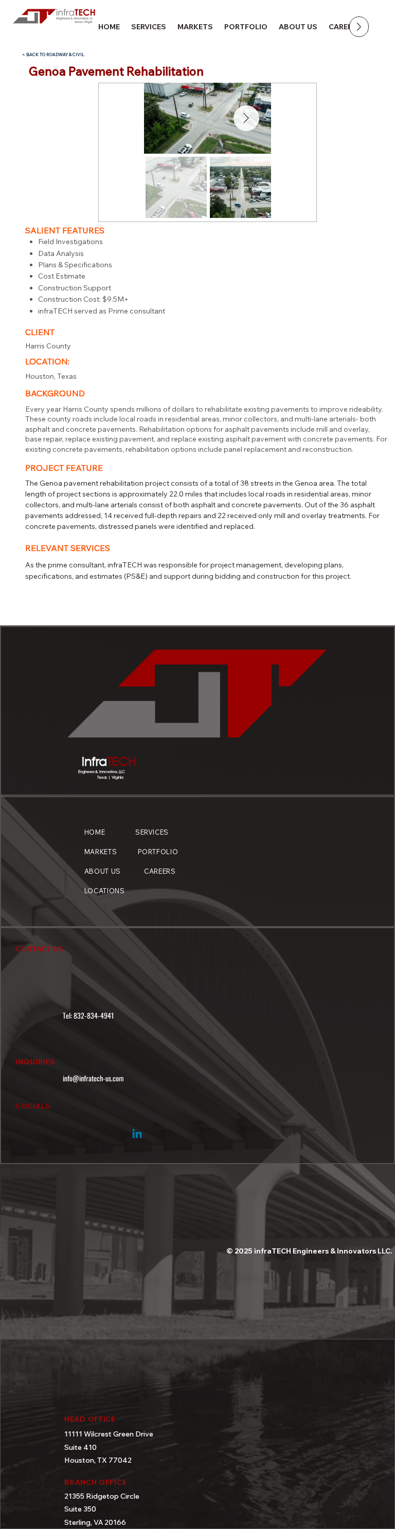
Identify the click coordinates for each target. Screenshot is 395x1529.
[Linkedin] (137, 1134)
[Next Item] (246, 118)
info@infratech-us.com (93, 1078)
